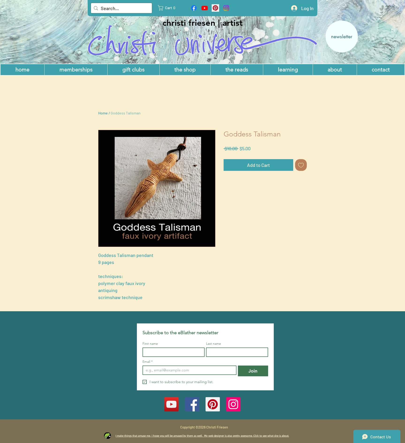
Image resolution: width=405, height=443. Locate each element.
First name (150, 344)
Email (147, 362)
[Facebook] (194, 8)
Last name (213, 344)
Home (103, 113)
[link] (169, 8)
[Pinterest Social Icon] (215, 8)
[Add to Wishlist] (301, 165)
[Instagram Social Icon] (233, 404)
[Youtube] (204, 8)
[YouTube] (171, 404)
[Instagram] (226, 8)
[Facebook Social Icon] (192, 404)
